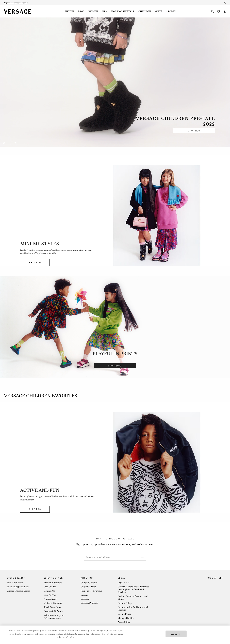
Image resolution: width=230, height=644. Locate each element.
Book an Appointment (18, 586)
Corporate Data (88, 586)
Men (104, 11)
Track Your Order (52, 607)
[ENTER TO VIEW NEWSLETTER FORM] (143, 557)
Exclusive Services (53, 582)
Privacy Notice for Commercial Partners (133, 608)
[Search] (212, 11)
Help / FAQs (50, 594)
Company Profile (89, 582)
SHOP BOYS (115, 366)
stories (171, 11)
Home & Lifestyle (122, 11)
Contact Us (49, 590)
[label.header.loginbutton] (224, 11)
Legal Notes (123, 582)
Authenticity (50, 598)
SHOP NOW (194, 131)
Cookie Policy (124, 613)
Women (93, 11)
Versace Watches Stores (18, 590)
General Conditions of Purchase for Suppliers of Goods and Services (133, 589)
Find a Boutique (15, 582)
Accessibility (124, 622)
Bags (81, 11)
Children (144, 11)
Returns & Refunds (53, 611)
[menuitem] (69, 11)
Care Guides (50, 586)
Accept (176, 634)
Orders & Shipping (53, 602)
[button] (22, 601)
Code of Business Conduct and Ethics (132, 597)
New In (69, 11)
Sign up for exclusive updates (16, 3)
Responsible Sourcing (91, 590)
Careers (84, 594)
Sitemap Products (89, 602)
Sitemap (85, 598)
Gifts (158, 11)
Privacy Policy (125, 603)
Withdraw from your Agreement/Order (54, 616)
